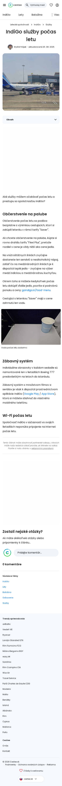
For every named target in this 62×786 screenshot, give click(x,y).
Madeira (7, 689)
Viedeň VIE (7, 629)
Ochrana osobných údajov (31, 764)
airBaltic (7, 624)
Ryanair (6, 635)
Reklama (51, 764)
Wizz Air (6, 672)
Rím (5, 716)
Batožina (36, 15)
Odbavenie (8, 597)
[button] (4, 5)
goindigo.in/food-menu (36, 290)
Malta (5, 694)
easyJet (6, 656)
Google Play (31, 394)
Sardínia (7, 662)
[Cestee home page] (15, 5)
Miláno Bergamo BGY (13, 651)
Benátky (6, 699)
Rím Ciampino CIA (12, 667)
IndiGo (6, 15)
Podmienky (10, 764)
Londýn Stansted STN (13, 640)
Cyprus (6, 721)
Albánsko (7, 710)
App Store (47, 394)
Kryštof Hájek (20, 47)
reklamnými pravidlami (42, 448)
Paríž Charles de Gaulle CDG (16, 683)
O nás (5, 745)
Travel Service (9, 678)
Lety (21, 15)
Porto (5, 732)
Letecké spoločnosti (19, 24)
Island (6, 705)
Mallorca (7, 727)
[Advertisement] (31, 158)
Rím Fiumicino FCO (12, 645)
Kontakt (6, 751)
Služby (49, 24)
